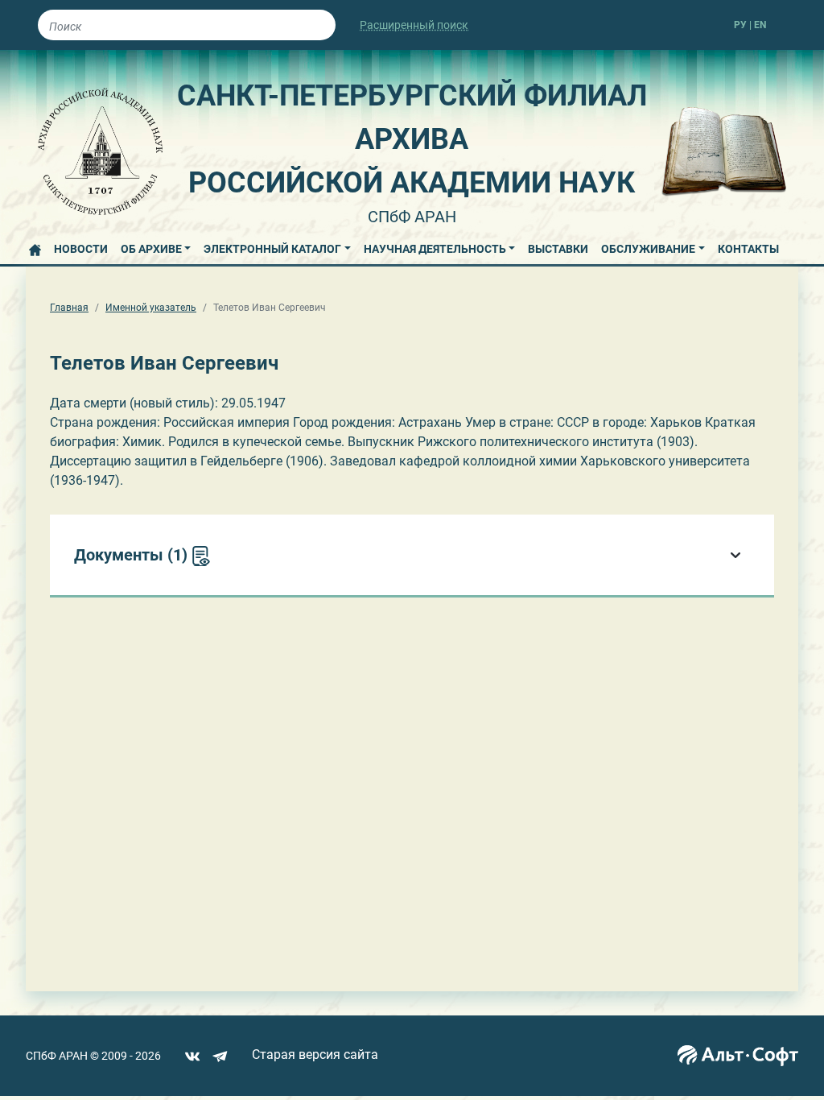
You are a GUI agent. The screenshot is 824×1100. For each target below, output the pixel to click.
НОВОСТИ (81, 248)
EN (760, 25)
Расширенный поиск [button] (414, 25)
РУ (740, 25)
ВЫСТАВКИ (558, 248)
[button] (156, 246)
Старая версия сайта (315, 1054)
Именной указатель (150, 307)
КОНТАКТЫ (748, 248)
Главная (69, 307)
